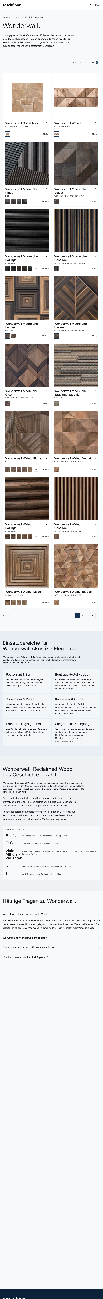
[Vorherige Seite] (72, 615)
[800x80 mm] (56, 403)
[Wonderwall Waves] (56, 134)
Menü (97, 5)
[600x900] (13, 336)
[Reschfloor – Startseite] (12, 4)
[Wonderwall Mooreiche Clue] (7, 403)
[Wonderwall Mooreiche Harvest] (56, 336)
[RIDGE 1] (7, 201)
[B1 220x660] (13, 268)
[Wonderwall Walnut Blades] (56, 602)
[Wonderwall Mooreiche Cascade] (56, 268)
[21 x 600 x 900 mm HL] (13, 602)
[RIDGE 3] (19, 201)
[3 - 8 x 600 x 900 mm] (24, 602)
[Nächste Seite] (97, 615)
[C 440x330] (24, 268)
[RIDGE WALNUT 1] (30, 469)
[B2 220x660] (19, 268)
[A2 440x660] (7, 268)
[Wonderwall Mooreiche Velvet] (56, 201)
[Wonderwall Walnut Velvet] (56, 469)
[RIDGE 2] (13, 201)
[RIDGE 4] (24, 201)
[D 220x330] (30, 268)
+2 (36, 269)
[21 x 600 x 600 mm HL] (7, 602)
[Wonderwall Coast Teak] (7, 134)
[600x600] (7, 336)
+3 (36, 469)
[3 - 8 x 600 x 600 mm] (19, 602)
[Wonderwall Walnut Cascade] (56, 536)
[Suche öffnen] (91, 5)
